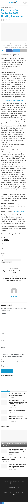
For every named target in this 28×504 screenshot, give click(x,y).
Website (3, 347)
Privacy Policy (21, 481)
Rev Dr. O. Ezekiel (15, 260)
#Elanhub (7, 260)
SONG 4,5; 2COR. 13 (20, 211)
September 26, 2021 (16, 20)
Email (3, 340)
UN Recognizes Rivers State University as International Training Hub (18, 418)
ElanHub (8, 20)
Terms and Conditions (19, 483)
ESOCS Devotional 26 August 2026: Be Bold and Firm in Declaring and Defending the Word (17, 451)
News (6, 7)
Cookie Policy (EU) (8, 483)
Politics (11, 7)
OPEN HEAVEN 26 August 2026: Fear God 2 (14, 443)
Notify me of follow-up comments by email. (12, 361)
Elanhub (7, 492)
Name (3, 333)
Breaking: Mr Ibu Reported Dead (17, 410)
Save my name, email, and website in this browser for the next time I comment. (13, 355)
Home (2, 7)
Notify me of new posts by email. (9, 367)
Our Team (15, 481)
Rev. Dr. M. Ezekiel (6, 262)
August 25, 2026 (6, 445)
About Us (9, 481)
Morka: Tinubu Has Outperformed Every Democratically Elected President (17, 466)
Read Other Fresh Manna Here (14, 100)
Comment (4, 313)
